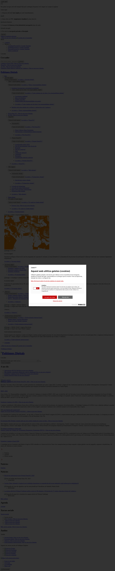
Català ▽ (33, 267)
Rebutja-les (65, 297)
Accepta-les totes (49, 297)
